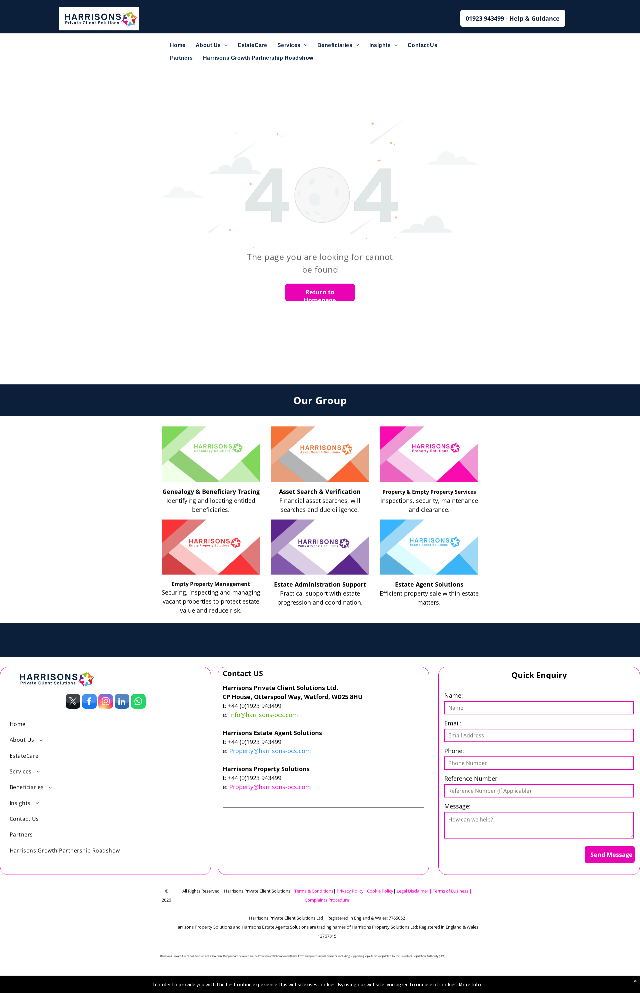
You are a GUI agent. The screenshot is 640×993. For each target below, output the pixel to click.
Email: (453, 723)
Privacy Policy (350, 891)
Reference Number (470, 778)
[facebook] (89, 702)
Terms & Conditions (313, 891)
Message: (457, 806)
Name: (453, 695)
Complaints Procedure (327, 900)
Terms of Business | (452, 891)
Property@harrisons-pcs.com (270, 751)
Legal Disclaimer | (414, 891)
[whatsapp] (138, 702)
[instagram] (105, 702)
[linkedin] (122, 702)
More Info (470, 984)
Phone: (454, 751)
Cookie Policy (380, 891)
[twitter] (73, 702)
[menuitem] (178, 45)
